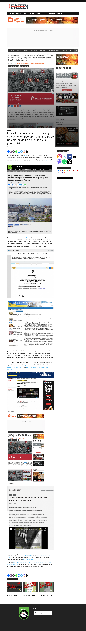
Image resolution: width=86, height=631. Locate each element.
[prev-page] (8, 599)
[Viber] (11, 151)
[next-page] (10, 599)
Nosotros (18, 13)
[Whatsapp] (16, 151)
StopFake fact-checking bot (65, 178)
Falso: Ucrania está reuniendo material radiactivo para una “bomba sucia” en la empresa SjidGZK (30, 594)
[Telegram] (21, 151)
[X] (13, 151)
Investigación (51, 13)
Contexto (32, 13)
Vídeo (38, 13)
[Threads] (27, 151)
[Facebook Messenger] (19, 151)
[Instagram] (24, 151)
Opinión (26, 13)
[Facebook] (8, 151)
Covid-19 (59, 13)
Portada (11, 13)
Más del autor (22, 578)
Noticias (9, 130)
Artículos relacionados (13, 578)
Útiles (43, 13)
